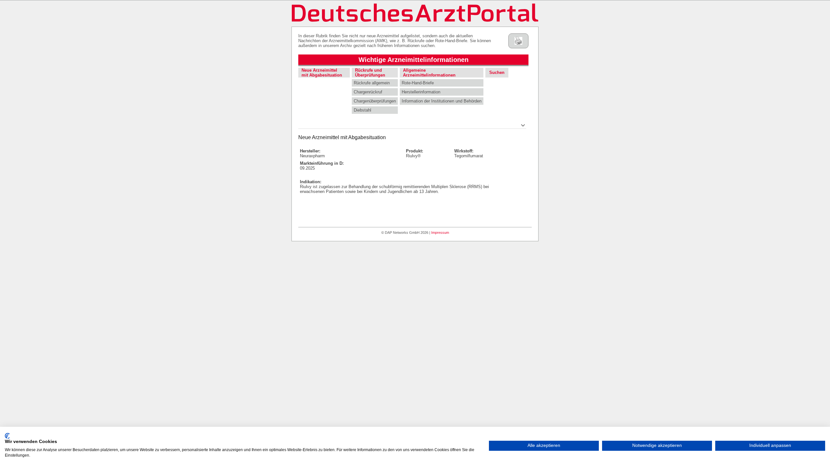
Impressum (440, 232)
